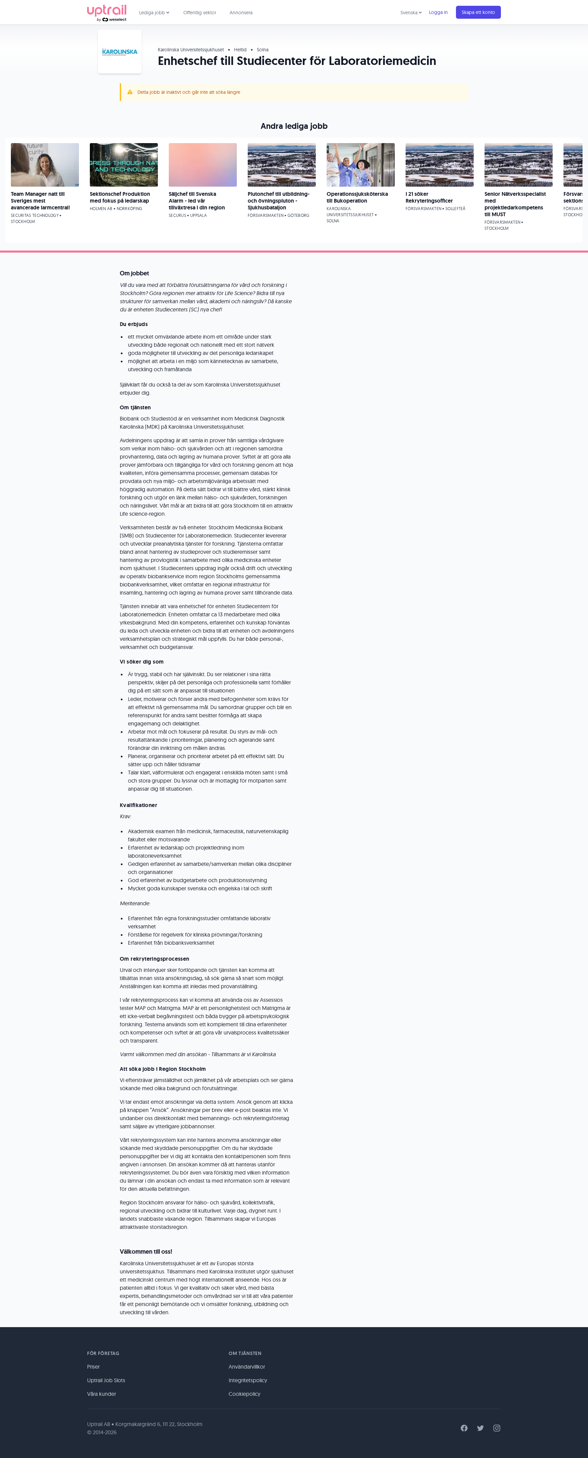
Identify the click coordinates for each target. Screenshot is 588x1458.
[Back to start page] (106, 12)
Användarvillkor (247, 1366)
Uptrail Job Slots (106, 1380)
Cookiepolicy (244, 1393)
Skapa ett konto (478, 12)
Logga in (438, 12)
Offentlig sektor (199, 13)
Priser (93, 1366)
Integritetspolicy (248, 1380)
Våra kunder (101, 1393)
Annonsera (241, 13)
